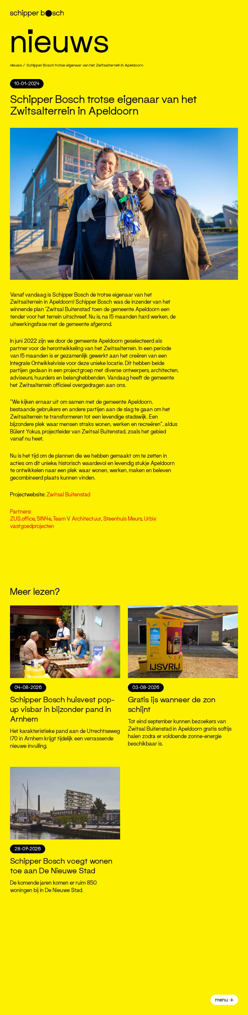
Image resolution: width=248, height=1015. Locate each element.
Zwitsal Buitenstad (68, 495)
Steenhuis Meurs (122, 519)
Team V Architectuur (77, 519)
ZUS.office (22, 519)
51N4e (44, 519)
